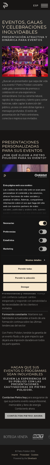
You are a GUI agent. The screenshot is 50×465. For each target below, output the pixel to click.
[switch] (43, 232)
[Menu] (44, 5)
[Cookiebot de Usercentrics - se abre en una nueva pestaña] (35, 175)
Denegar (25, 287)
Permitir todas (25, 269)
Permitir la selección (25, 278)
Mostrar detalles (34, 260)
